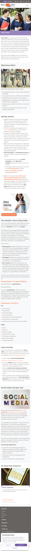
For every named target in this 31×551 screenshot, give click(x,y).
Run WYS (4, 509)
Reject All (8, 545)
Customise (14, 548)
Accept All (21, 545)
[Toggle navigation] (27, 5)
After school (4, 515)
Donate (5, 1)
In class (3, 513)
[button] (10, 1)
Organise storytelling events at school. (12, 360)
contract (11, 130)
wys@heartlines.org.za (20, 355)
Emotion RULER (13, 168)
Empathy (13, 170)
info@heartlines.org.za (10, 531)
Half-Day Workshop (14, 179)
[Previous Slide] (2, 486)
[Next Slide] (29, 486)
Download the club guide (9, 214)
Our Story (4, 526)
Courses (4, 519)
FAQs (3, 517)
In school (3, 511)
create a (6, 130)
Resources (4, 522)
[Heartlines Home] (28, 1)
